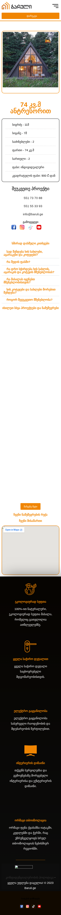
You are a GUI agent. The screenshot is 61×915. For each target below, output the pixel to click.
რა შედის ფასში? (18, 261)
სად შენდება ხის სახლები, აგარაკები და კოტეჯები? (23, 253)
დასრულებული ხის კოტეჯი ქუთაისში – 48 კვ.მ (30, 367)
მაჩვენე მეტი (30, 506)
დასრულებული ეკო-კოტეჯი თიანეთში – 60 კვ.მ (30, 493)
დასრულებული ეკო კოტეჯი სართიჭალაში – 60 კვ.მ (30, 411)
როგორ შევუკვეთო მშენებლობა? (30, 299)
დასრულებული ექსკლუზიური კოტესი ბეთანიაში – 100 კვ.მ (30, 472)
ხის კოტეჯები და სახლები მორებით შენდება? (29, 291)
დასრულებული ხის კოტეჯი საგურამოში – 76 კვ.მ (30, 389)
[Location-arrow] (47, 227)
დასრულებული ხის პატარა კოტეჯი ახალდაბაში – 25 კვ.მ (30, 433)
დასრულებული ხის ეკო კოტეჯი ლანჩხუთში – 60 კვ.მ (30, 346)
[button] (4, 59)
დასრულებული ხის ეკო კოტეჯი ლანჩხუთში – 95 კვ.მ (30, 324)
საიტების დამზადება (30, 898)
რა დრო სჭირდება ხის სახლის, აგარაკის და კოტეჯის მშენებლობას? (29, 270)
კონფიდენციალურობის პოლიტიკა (30, 877)
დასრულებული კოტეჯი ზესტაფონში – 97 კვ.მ (30, 450)
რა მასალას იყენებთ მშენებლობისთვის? (19, 281)
